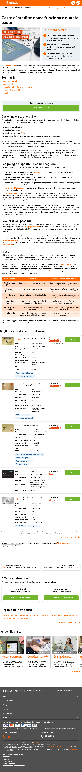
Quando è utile (8, 84)
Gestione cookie (6, 759)
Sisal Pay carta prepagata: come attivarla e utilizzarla (12, 657)
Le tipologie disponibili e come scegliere (18, 87)
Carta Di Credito (15, 8)
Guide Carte (27, 8)
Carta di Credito (21, 589)
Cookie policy (6, 757)
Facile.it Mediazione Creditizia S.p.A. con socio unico (59, 746)
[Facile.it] (11, 4)
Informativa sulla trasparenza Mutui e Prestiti (14, 765)
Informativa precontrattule (9, 763)
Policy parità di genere (8, 761)
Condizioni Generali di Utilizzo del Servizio (13, 754)
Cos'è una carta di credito (13, 81)
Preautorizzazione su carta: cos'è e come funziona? (38, 657)
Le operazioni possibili (11, 90)
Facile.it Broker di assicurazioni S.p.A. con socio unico (45, 742)
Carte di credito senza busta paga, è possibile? (63, 657)
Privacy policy (6, 756)
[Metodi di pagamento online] (22, 725)
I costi (5, 93)
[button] (2, 3)
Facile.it (4, 8)
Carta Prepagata (61, 589)
